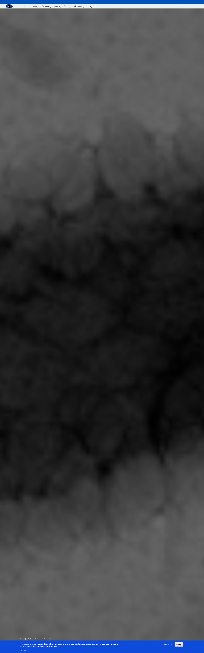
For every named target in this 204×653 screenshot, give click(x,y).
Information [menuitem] (80, 6)
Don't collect (168, 644)
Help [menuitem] (90, 6)
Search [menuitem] (58, 6)
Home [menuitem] (26, 6)
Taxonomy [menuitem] (47, 6)
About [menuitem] (36, 6)
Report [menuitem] (68, 6)
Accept (179, 644)
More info (24, 650)
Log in (182, 2)
